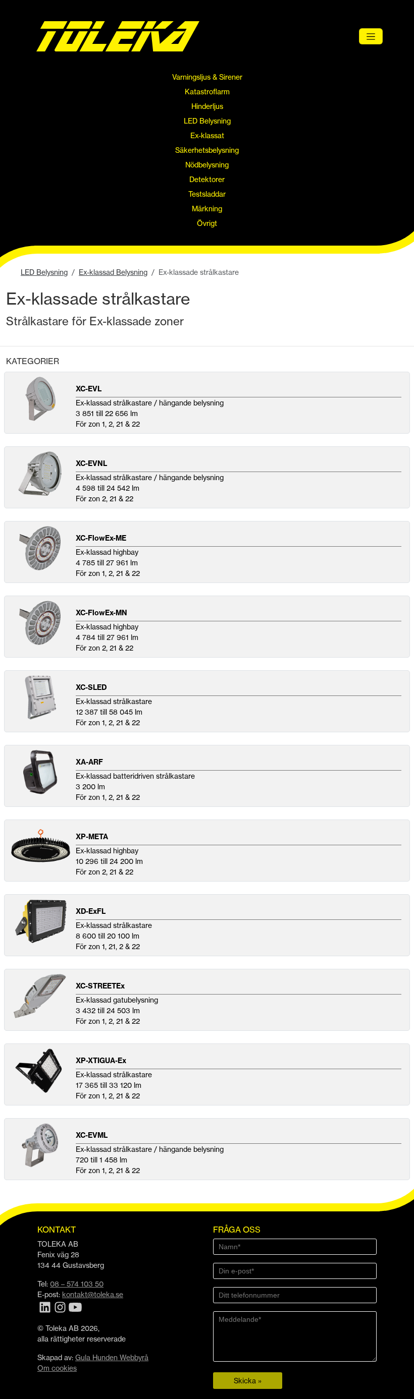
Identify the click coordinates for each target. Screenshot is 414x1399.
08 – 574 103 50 (77, 1283)
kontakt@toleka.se (92, 1294)
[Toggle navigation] (371, 36)
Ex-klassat (207, 135)
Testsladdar (207, 194)
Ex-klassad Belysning (113, 272)
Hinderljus (207, 106)
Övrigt (207, 223)
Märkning (207, 208)
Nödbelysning (207, 164)
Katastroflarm (207, 91)
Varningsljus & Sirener (207, 77)
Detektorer (207, 179)
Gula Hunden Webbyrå (111, 1357)
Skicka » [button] (248, 1380)
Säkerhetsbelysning (207, 150)
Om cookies (57, 1368)
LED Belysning (207, 120)
